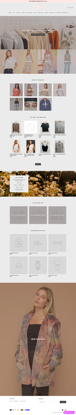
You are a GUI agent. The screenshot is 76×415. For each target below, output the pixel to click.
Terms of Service (23, 401)
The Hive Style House (57, 412)
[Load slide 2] (38, 394)
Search (11, 401)
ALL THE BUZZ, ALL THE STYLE (38, 34)
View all (38, 164)
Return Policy (16, 401)
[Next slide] (40, 394)
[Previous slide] (35, 394)
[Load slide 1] (37, 394)
